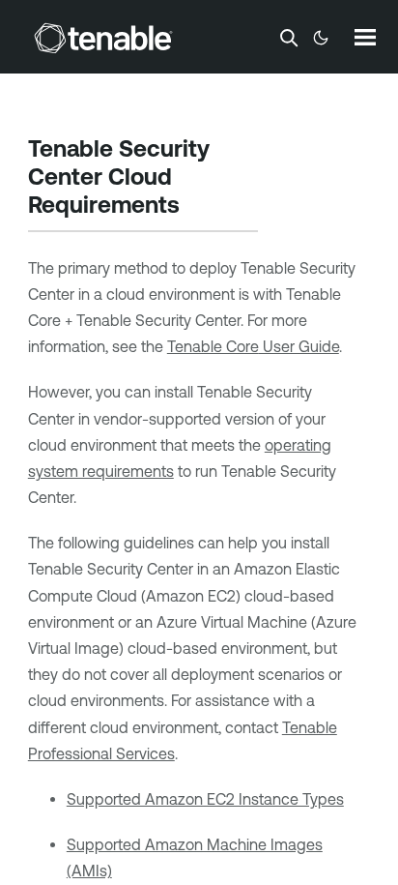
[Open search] (288, 37)
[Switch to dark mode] (320, 37)
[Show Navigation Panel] (365, 37)
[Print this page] (196, 207)
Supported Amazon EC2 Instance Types (205, 799)
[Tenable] (103, 37)
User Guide (253, 346)
